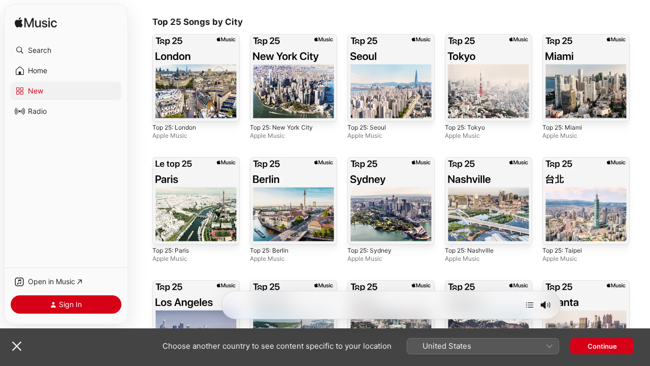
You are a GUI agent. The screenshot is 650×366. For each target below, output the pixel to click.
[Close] (16, 346)
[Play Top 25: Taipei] (555, 231)
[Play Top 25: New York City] (262, 108)
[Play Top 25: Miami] (555, 108)
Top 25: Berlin (272, 161)
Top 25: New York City (285, 38)
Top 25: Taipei (564, 161)
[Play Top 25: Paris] (165, 231)
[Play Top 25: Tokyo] (457, 108)
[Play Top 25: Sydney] (360, 231)
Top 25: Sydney (372, 161)
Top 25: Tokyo (467, 38)
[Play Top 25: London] (165, 108)
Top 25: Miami (564, 38)
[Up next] (530, 305)
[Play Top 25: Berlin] (262, 231)
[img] (36, 23)
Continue (602, 346)
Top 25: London (177, 38)
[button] (66, 50)
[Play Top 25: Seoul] (360, 108)
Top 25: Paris (172, 161)
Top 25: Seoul (369, 38)
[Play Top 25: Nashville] (457, 231)
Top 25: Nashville (472, 161)
